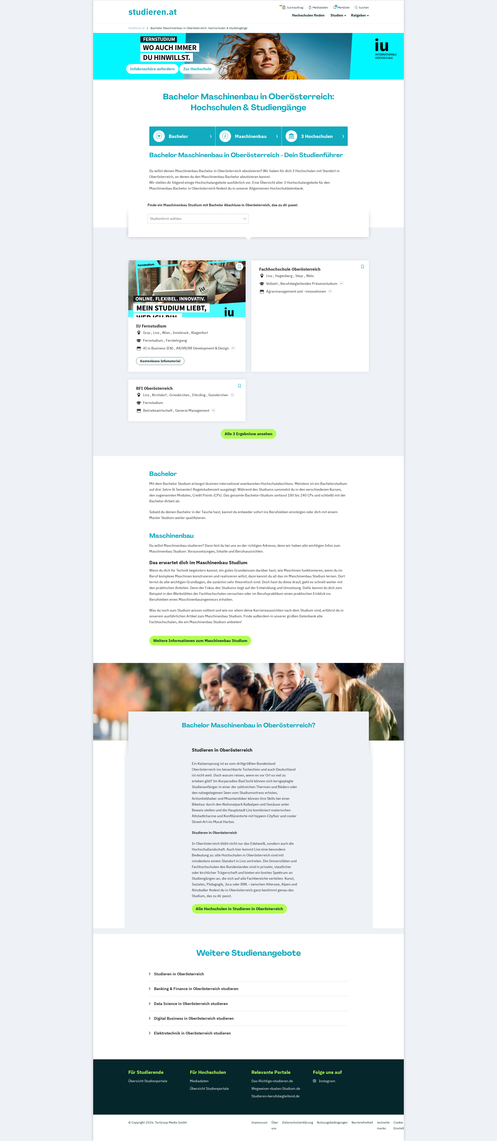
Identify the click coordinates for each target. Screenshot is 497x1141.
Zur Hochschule (197, 68)
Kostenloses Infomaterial (160, 361)
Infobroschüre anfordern (152, 68)
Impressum (259, 1122)
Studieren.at (136, 28)
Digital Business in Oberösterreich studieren (194, 1018)
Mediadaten (199, 1081)
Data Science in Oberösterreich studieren (191, 1003)
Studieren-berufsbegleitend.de (275, 1096)
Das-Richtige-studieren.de (272, 1081)
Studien (336, 15)
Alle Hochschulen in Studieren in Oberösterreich (239, 908)
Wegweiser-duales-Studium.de (275, 1088)
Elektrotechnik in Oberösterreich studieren (192, 1033)
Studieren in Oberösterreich (179, 973)
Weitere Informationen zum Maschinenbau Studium (200, 640)
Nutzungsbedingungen (332, 1122)
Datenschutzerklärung (297, 1122)
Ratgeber (358, 15)
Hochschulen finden (308, 15)
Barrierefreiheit (362, 1122)
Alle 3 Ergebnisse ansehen (248, 433)
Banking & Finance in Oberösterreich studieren (196, 988)
